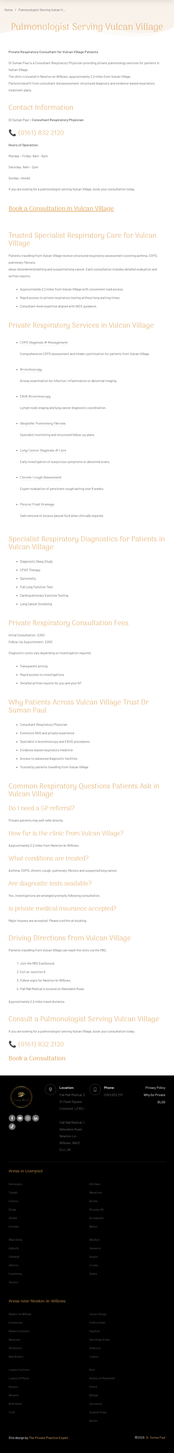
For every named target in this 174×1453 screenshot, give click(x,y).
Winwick (14, 1395)
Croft (12, 1412)
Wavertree (95, 1192)
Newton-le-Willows (20, 1314)
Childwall (14, 1256)
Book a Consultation (37, 1059)
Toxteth (13, 1192)
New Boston (16, 1356)
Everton (13, 1201)
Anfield (13, 1218)
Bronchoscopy (31, 369)
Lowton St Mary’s (19, 1378)
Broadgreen (96, 1218)
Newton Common (19, 1331)
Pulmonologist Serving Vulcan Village (87, 27)
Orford (93, 1386)
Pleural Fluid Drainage (37, 504)
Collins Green (97, 1322)
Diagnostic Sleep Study (36, 561)
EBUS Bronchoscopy (35, 396)
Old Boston (15, 1348)
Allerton (13, 1265)
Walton (93, 1226)
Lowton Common (19, 1369)
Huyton (93, 1256)
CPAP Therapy (30, 570)
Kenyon (13, 1386)
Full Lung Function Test (36, 587)
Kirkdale (14, 1226)
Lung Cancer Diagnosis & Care (43, 450)
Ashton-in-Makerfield (102, 1378)
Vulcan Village (97, 1314)
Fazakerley (15, 1273)
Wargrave (14, 1339)
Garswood (95, 1403)
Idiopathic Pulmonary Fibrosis (43, 423)
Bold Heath (15, 1403)
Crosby (93, 1265)
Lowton (93, 1356)
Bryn (92, 1369)
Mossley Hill (96, 1209)
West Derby (15, 1239)
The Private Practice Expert (48, 1438)
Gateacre (94, 1248)
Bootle (93, 1201)
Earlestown (15, 1322)
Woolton (94, 1239)
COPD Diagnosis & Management (44, 342)
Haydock (94, 1331)
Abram (93, 1420)
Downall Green (98, 1412)
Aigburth (14, 1248)
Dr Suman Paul (18, 120)
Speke (93, 1273)
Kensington (15, 1184)
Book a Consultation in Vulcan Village (61, 209)
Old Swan (94, 1184)
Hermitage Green (99, 1339)
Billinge (93, 1395)
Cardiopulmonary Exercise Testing (44, 595)
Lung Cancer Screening (36, 604)
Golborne (95, 1348)
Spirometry (28, 578)
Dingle (12, 1209)
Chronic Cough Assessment (41, 477)
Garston (13, 1282)
